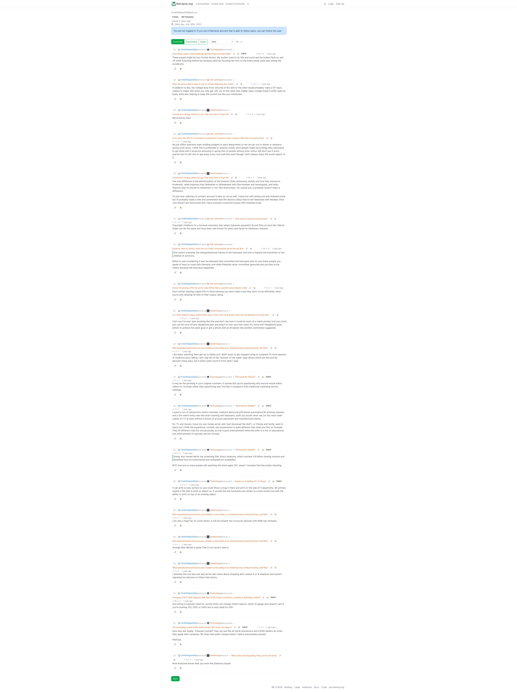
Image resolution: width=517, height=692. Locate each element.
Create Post (217, 3)
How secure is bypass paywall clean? (251, 219)
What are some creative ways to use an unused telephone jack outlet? (203, 84)
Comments (191, 41)
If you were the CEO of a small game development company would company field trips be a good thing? (218, 138)
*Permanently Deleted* (245, 377)
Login (331, 3)
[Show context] (234, 54)
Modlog (288, 687)
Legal (297, 687)
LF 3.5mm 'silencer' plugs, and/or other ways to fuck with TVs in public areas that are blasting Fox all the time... (221, 315)
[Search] (325, 3)
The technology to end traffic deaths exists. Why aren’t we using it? (202, 627)
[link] (238, 54)
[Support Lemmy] (248, 3)
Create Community (235, 3)
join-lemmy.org (336, 687)
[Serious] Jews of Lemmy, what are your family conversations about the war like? (208, 248)
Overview (178, 41)
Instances (307, 687)
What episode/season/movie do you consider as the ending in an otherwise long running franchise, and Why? (220, 348)
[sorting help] (237, 41)
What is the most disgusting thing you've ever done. (254, 655)
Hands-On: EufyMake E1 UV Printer (250, 481)
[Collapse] (174, 49)
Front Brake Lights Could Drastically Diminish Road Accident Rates (201, 54)
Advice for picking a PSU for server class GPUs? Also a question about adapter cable (209, 288)
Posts (203, 41)
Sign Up (340, 3)
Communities (202, 3)
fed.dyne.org (184, 3)
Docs (316, 687)
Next (175, 678)
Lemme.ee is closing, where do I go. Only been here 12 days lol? (200, 114)
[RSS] (241, 41)
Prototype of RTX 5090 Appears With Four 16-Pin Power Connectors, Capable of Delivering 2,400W (216, 597)
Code (324, 687)
